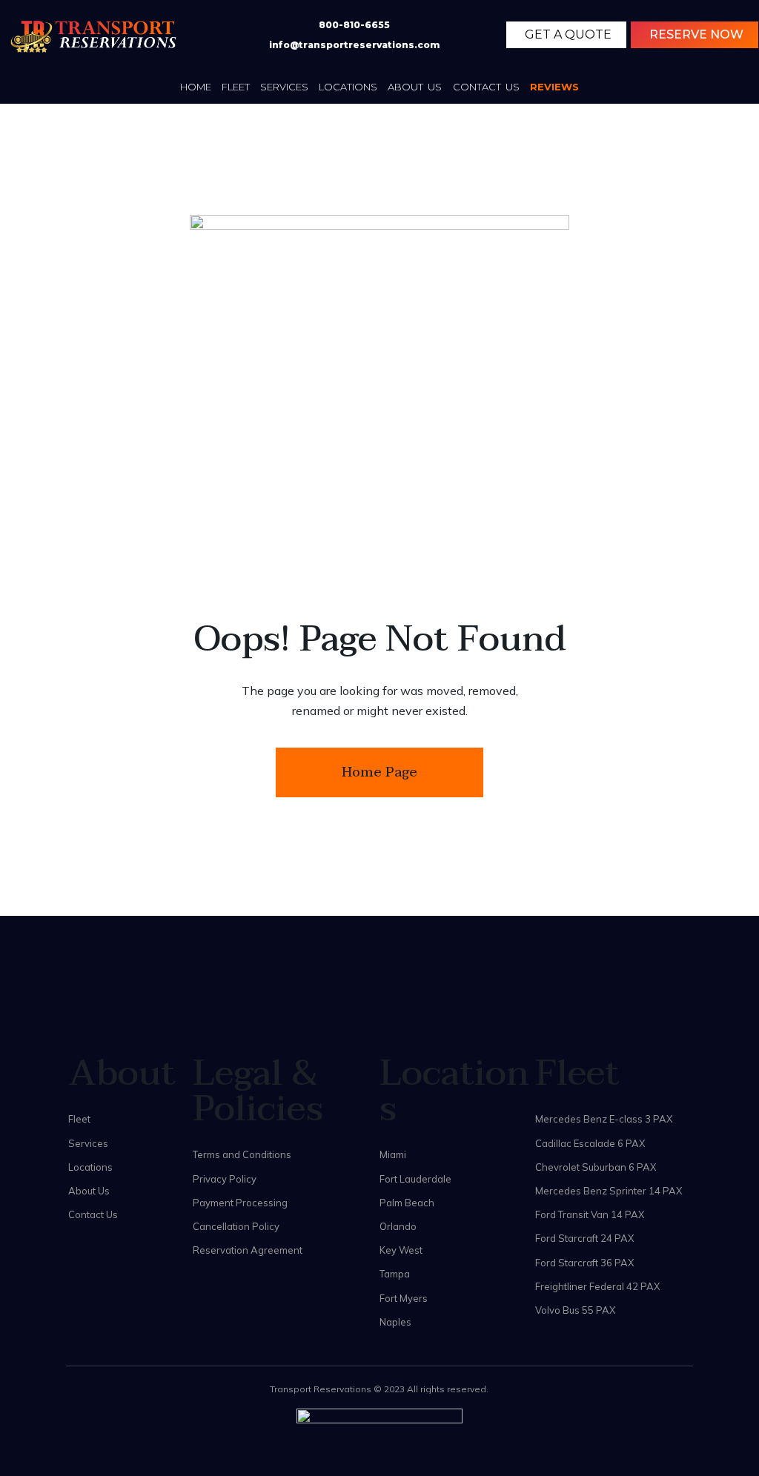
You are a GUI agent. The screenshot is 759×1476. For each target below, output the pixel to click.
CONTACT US (486, 87)
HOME (195, 87)
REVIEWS (554, 87)
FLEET (236, 87)
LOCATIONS (348, 87)
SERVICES (284, 87)
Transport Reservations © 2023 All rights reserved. (379, 1388)
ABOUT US (415, 87)
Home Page (379, 772)
